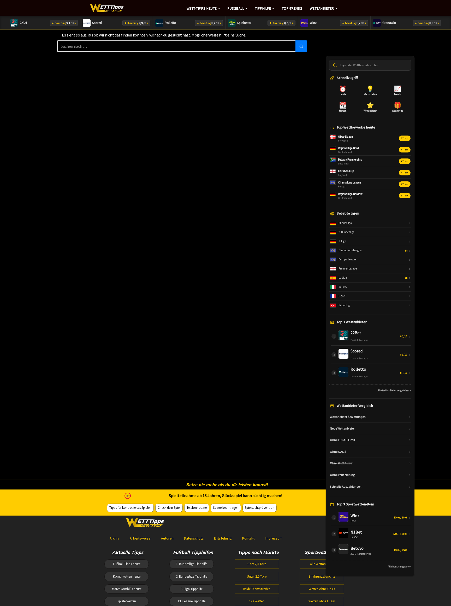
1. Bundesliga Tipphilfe (191, 564)
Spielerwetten (126, 601)
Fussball (238, 8)
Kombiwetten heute (126, 576)
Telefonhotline (197, 507)
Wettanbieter (324, 8)
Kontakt (248, 538)
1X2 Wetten (256, 601)
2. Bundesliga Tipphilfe (191, 576)
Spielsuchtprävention (259, 507)
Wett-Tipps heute (204, 8)
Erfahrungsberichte (322, 576)
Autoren (167, 538)
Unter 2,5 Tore (256, 576)
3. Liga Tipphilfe (192, 589)
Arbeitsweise (140, 538)
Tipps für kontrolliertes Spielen (130, 507)
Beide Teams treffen (256, 589)
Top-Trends (292, 8)
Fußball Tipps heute (126, 564)
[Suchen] (301, 46)
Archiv (114, 538)
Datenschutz (194, 538)
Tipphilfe (265, 8)
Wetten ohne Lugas (321, 601)
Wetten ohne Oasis (322, 589)
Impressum (273, 538)
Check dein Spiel (169, 507)
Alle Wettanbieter (322, 564)
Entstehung (223, 538)
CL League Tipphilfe (191, 601)
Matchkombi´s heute (126, 589)
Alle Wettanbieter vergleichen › (394, 390)
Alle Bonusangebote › (399, 566)
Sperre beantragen (226, 507)
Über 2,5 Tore (256, 564)
